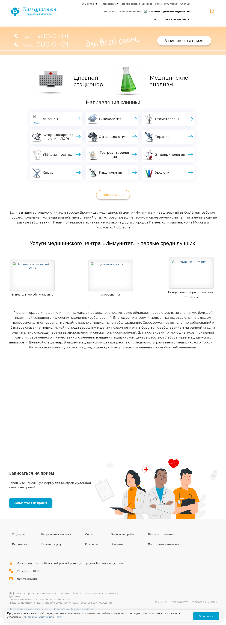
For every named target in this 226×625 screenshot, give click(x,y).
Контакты (91, 544)
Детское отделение (161, 534)
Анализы (117, 544)
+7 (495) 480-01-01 (28, 571)
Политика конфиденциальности (73, 609)
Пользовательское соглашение (29, 609)
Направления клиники (56, 534)
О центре (18, 534)
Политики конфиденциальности (41, 617)
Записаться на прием (30, 503)
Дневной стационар (88, 81)
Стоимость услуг (52, 544)
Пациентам (19, 544)
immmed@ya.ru (27, 578)
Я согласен (206, 616)
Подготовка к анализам (163, 544)
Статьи (89, 534)
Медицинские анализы (169, 81)
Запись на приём (122, 534)
